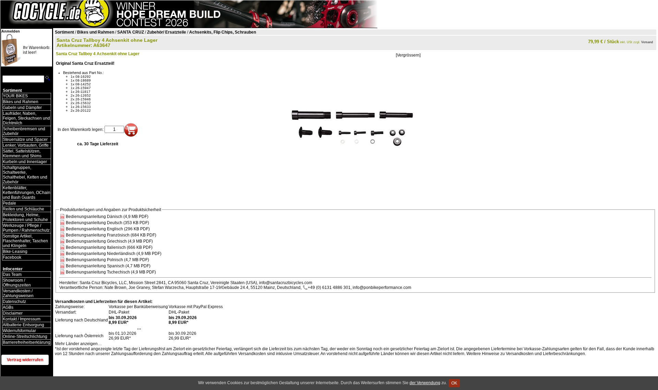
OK (454, 383)
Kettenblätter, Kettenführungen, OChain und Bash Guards (26, 192)
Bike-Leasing (15, 251)
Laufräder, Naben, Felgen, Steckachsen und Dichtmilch (26, 118)
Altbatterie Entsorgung (23, 324)
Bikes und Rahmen (20, 101)
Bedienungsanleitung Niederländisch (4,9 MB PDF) (113, 253)
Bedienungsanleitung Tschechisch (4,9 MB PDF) (111, 272)
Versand (647, 42)
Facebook (12, 257)
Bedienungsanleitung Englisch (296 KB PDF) (108, 229)
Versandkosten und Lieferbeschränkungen (545, 353)
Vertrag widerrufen (25, 359)
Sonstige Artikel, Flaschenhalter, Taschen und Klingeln (25, 241)
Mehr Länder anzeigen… (78, 343)
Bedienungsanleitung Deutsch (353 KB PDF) (107, 222)
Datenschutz (14, 301)
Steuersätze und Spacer (25, 139)
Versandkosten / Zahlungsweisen (18, 293)
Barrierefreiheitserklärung (26, 342)
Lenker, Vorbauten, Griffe (26, 145)
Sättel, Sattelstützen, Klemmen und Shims (22, 153)
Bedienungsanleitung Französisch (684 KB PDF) (111, 235)
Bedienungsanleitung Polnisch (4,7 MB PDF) (107, 259)
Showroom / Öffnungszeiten (17, 283)
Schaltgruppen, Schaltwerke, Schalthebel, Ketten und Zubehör (25, 174)
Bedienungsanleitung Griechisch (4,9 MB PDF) (109, 241)
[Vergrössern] (408, 55)
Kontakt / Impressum (21, 319)
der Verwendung (425, 382)
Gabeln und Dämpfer (22, 107)
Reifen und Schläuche (23, 209)
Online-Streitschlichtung (25, 336)
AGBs (8, 307)
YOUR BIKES (15, 96)
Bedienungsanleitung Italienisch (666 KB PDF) (109, 247)
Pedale (9, 203)
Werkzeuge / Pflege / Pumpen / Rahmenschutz (26, 228)
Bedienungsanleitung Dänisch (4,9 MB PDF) (107, 216)
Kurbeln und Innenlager (25, 161)
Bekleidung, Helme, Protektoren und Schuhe (25, 217)
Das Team (12, 274)
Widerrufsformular (19, 330)
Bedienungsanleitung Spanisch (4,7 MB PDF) (108, 266)
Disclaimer (13, 313)
